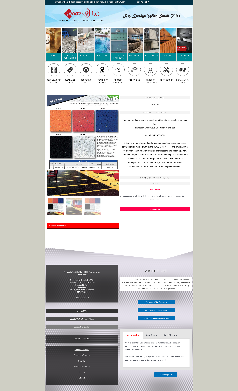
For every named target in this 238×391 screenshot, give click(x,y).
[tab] (83, 226)
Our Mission (170, 335)
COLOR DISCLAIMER (58, 226)
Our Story (151, 335)
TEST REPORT (166, 80)
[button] (155, 209)
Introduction (133, 335)
